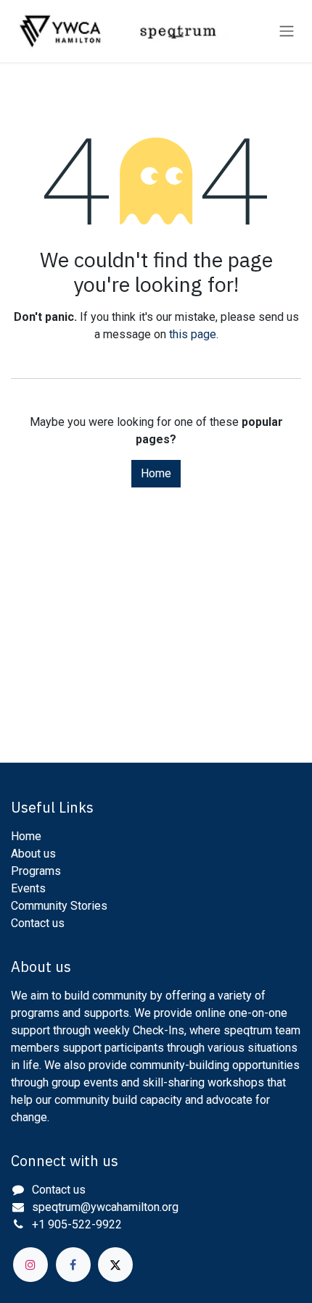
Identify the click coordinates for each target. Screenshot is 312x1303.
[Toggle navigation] (286, 31)
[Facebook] (73, 1264)
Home (156, 473)
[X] (115, 1264)
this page (192, 334)
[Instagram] (30, 1264)
